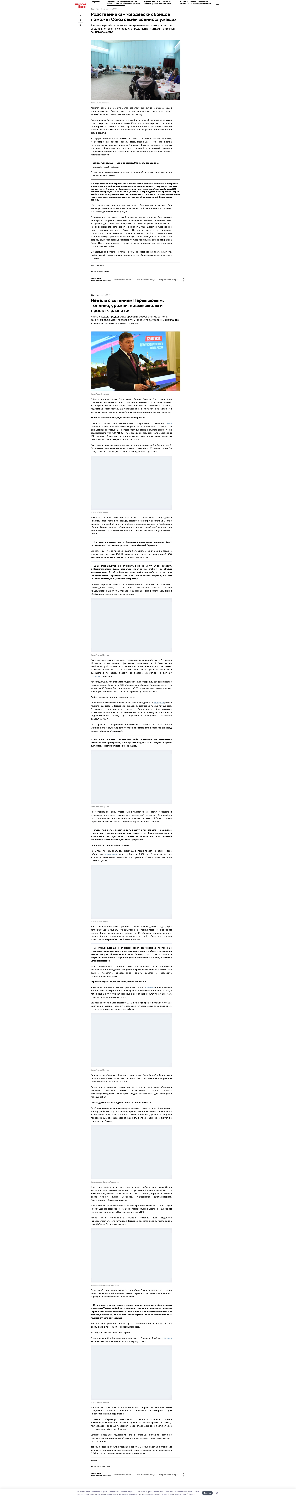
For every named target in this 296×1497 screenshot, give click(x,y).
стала (169, 423)
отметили (167, 1338)
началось (95, 676)
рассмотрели (111, 854)
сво (92, 265)
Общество (95, 1)
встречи (100, 265)
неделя (94, 1460)
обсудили (159, 702)
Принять (207, 1493)
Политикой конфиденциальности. (127, 1494)
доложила (149, 987)
